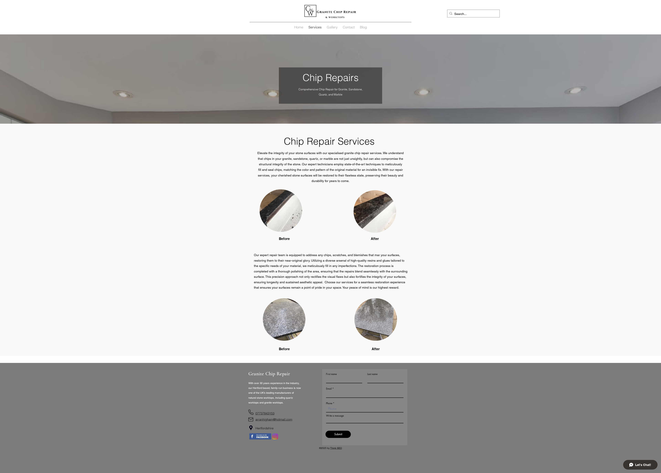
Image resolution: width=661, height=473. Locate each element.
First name (331, 374)
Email (329, 389)
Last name (372, 374)
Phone (329, 403)
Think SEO (336, 448)
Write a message (335, 416)
